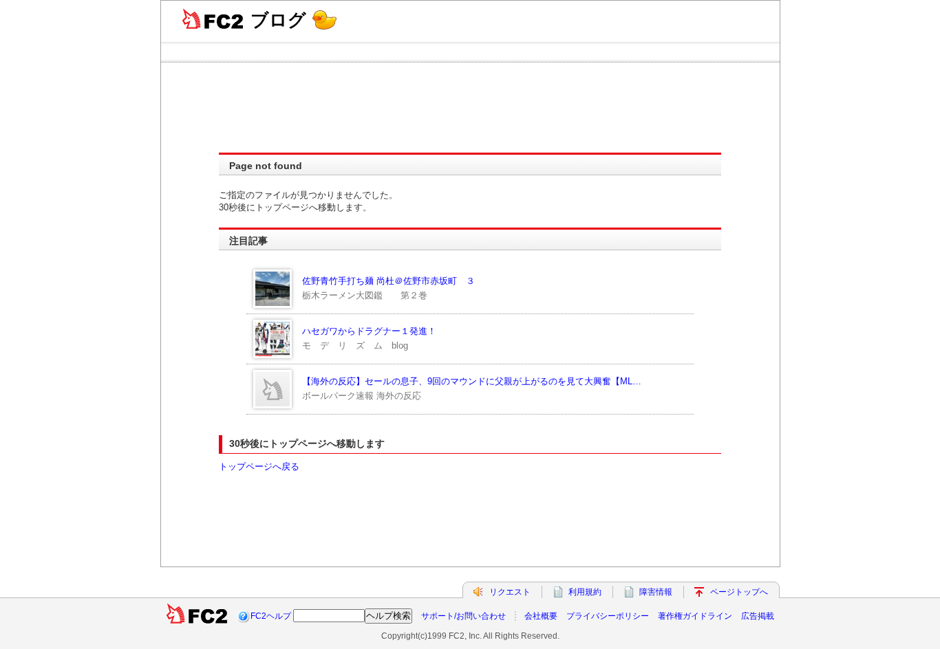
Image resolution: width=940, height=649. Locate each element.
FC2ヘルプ (270, 616)
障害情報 (655, 592)
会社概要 (540, 616)
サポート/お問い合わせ (463, 616)
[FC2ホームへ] (197, 616)
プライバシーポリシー (607, 616)
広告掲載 (757, 616)
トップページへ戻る (259, 466)
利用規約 (584, 592)
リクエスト (510, 592)
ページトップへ (739, 592)
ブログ (278, 20)
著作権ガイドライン (695, 616)
